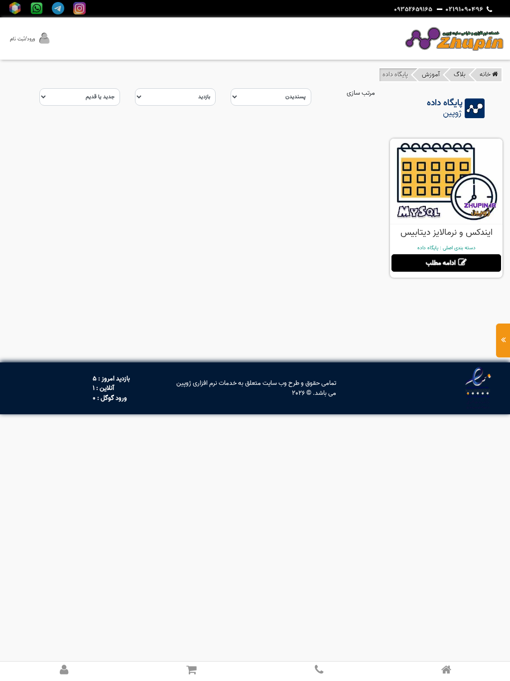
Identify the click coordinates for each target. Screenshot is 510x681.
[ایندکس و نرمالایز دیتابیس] (446, 181)
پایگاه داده (427, 248)
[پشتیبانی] (318, 671)
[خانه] (446, 671)
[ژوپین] (454, 38)
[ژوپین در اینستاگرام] (79, 8)
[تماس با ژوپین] (468, 9)
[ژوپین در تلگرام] (58, 8)
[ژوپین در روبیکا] (15, 8)
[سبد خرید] (191, 671)
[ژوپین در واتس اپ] (36, 8)
